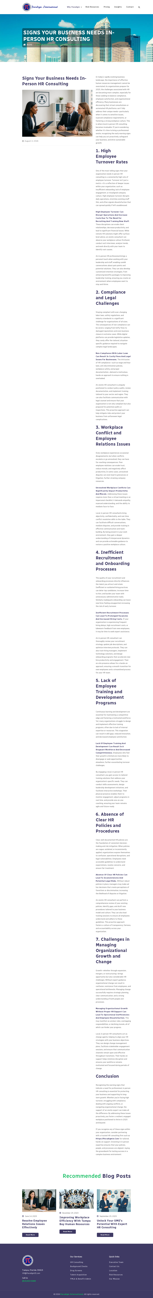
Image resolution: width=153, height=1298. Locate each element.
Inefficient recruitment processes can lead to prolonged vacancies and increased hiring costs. (112, 616)
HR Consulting (76, 1262)
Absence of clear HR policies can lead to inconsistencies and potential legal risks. (111, 878)
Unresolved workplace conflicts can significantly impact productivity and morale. (113, 491)
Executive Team (116, 1262)
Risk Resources (92, 7)
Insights (118, 7)
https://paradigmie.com (107, 1139)
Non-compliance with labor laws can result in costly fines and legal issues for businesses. (113, 356)
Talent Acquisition (78, 1275)
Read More (30, 1235)
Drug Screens (76, 1270)
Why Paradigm (73, 7)
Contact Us (114, 1266)
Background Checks (78, 1266)
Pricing (107, 7)
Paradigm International (71, 1294)
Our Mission (114, 1279)
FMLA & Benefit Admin (80, 1279)
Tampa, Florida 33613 (32, 1270)
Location (113, 1270)
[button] (75, 7)
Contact (130, 7)
